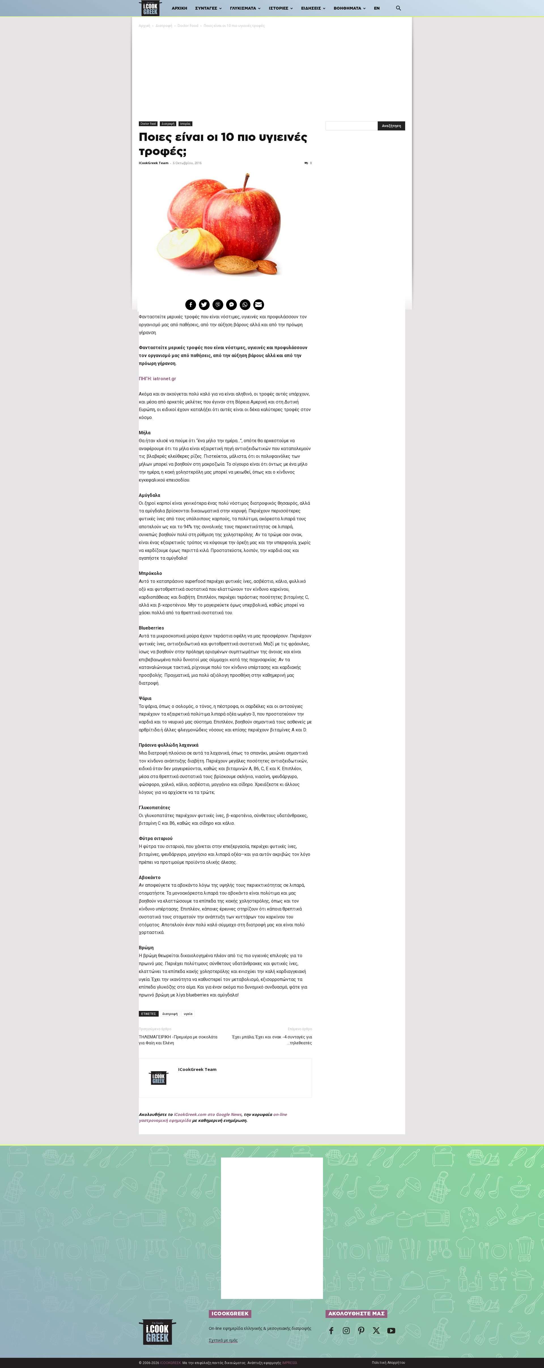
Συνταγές (206, 8)
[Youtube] (391, 1332)
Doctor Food (188, 25)
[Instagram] (346, 1332)
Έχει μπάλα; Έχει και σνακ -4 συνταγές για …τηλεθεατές (272, 1039)
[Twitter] (376, 1332)
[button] (398, 9)
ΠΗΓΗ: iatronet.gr (157, 378)
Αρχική (179, 8)
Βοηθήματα (347, 8)
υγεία (188, 1013)
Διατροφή (164, 25)
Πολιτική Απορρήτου (388, 1363)
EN (377, 8)
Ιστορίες (278, 8)
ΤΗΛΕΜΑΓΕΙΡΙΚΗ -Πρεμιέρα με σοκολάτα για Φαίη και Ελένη (178, 1039)
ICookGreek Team (153, 163)
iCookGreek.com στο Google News (207, 1114)
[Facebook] (331, 1332)
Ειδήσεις (311, 8)
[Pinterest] (361, 1332)
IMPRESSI (289, 1363)
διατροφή (170, 1013)
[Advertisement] (272, 71)
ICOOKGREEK (170, 1363)
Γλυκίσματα (243, 8)
